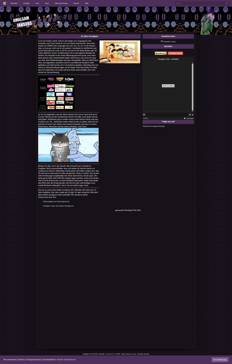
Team (47, 3)
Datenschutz (110, 354)
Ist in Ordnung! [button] (220, 360)
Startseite (13, 3)
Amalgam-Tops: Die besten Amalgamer (58, 206)
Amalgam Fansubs (130, 354)
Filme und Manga (61, 3)
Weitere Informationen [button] (66, 360)
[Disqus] (89, 244)
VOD (37, 3)
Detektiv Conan (170, 42)
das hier (80, 46)
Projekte (26, 3)
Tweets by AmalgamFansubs (154, 126)
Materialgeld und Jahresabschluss (56, 202)
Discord (76, 3)
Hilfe (86, 3)
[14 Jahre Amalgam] (120, 63)
